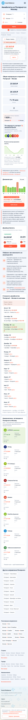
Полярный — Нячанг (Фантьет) (11, 609)
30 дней (22, 179)
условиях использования (16, 711)
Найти (14, 57)
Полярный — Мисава (9, 602)
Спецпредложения (6, 703)
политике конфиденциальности (11, 713)
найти (17, 312)
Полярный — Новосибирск (10, 573)
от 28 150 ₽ (14, 345)
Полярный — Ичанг (8, 587)
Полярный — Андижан (9, 584)
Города (17, 33)
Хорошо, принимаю (14, 716)
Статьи (3, 706)
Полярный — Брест (8, 605)
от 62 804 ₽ (18, 339)
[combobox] (15, 14)
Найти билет (14, 205)
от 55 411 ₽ (21, 321)
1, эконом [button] (19, 22)
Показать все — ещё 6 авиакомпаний (14, 564)
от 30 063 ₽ (13, 310)
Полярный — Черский (9, 591)
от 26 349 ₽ (13, 318)
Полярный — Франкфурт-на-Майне (12, 598)
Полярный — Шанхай (9, 595)
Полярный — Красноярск (10, 577)
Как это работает (5, 701)
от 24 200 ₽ (13, 327)
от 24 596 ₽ (12, 337)
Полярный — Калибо (9, 580)
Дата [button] (6, 22)
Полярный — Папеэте (9, 612)
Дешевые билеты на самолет (8, 33)
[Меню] (25, 3)
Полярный (23, 33)
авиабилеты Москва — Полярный (11, 174)
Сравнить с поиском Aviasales (18, 30)
